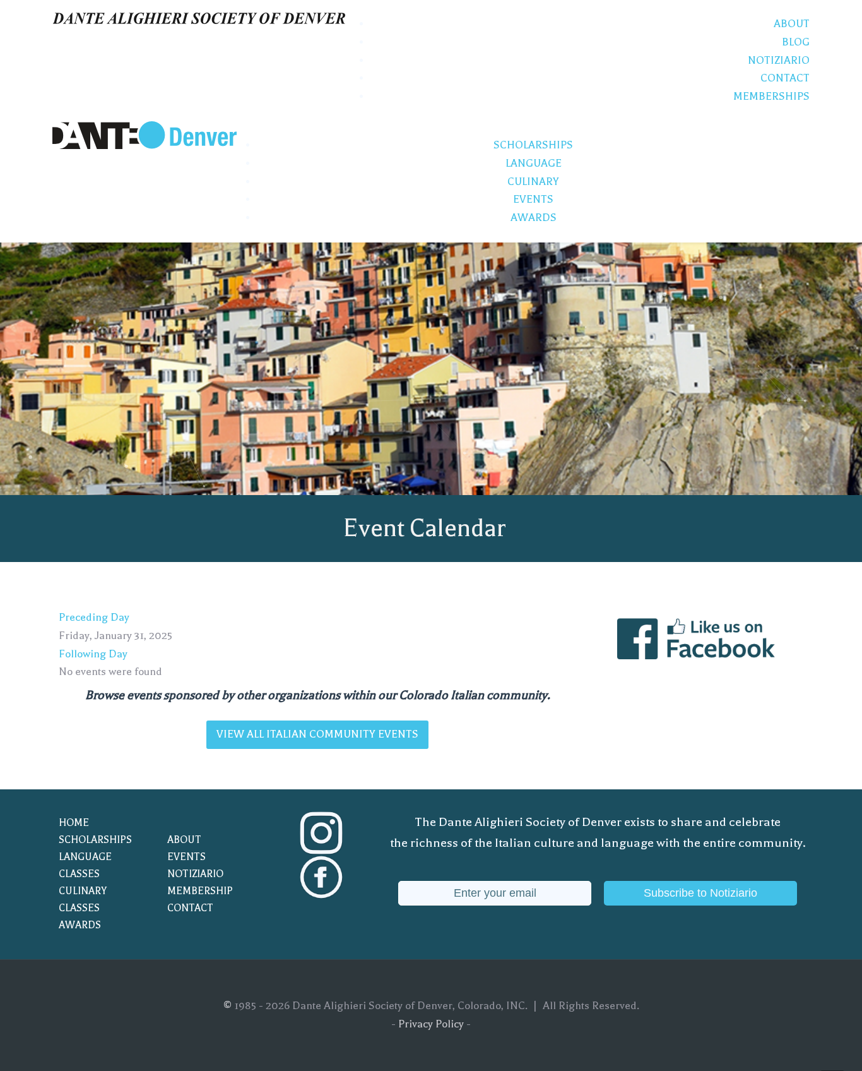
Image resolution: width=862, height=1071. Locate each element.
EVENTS (186, 857)
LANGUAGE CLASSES (85, 865)
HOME (74, 823)
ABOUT (184, 840)
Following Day (93, 654)
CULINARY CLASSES (83, 899)
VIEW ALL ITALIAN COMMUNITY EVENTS (317, 734)
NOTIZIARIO (195, 874)
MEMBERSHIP (200, 891)
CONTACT (190, 908)
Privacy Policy (431, 1024)
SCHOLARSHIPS (95, 840)
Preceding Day (94, 617)
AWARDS (80, 925)
